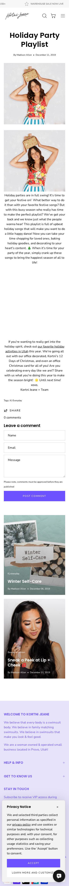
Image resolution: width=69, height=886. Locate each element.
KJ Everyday (16, 400)
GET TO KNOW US (18, 776)
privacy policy (21, 824)
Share (15, 410)
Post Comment (34, 496)
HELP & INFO (13, 762)
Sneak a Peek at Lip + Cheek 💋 (29, 662)
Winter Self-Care (25, 581)
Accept (33, 863)
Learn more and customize (33, 872)
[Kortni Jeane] (17, 16)
